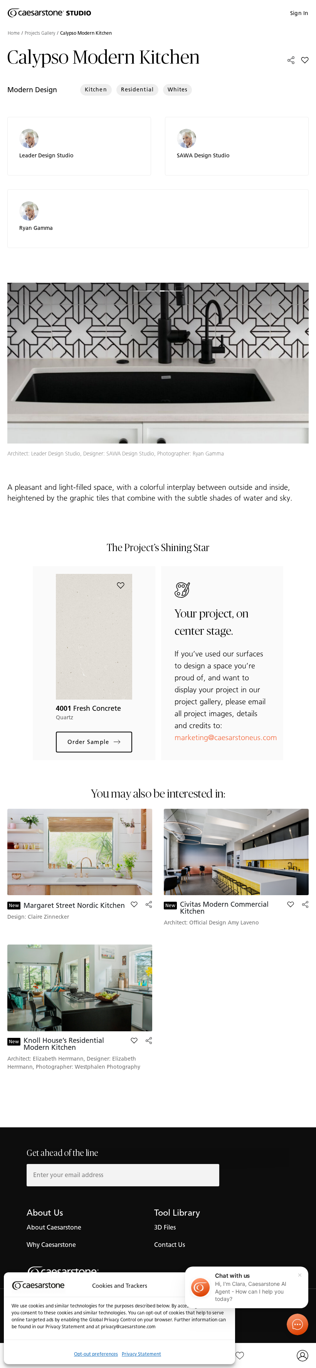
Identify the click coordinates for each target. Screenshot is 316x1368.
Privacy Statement (141, 1354)
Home (14, 33)
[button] (82, 348)
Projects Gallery (40, 33)
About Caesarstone (54, 1227)
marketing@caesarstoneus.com (226, 737)
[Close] (299, 1275)
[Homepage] (49, 13)
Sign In (299, 13)
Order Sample (88, 742)
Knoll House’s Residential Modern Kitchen (64, 1044)
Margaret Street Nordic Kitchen (74, 905)
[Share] (290, 60)
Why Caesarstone (51, 1244)
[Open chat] (297, 1324)
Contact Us (169, 1244)
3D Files (165, 1227)
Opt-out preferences (96, 1354)
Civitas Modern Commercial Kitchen (224, 908)
